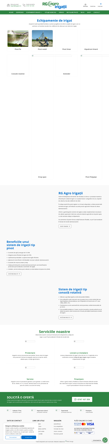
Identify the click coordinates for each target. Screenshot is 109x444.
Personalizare (13, 437)
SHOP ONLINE (64, 329)
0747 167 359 (30, 6)
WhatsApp (85, 6)
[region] (20, 432)
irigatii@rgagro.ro (16, 6)
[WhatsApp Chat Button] (105, 440)
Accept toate (28, 437)
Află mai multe (13, 377)
